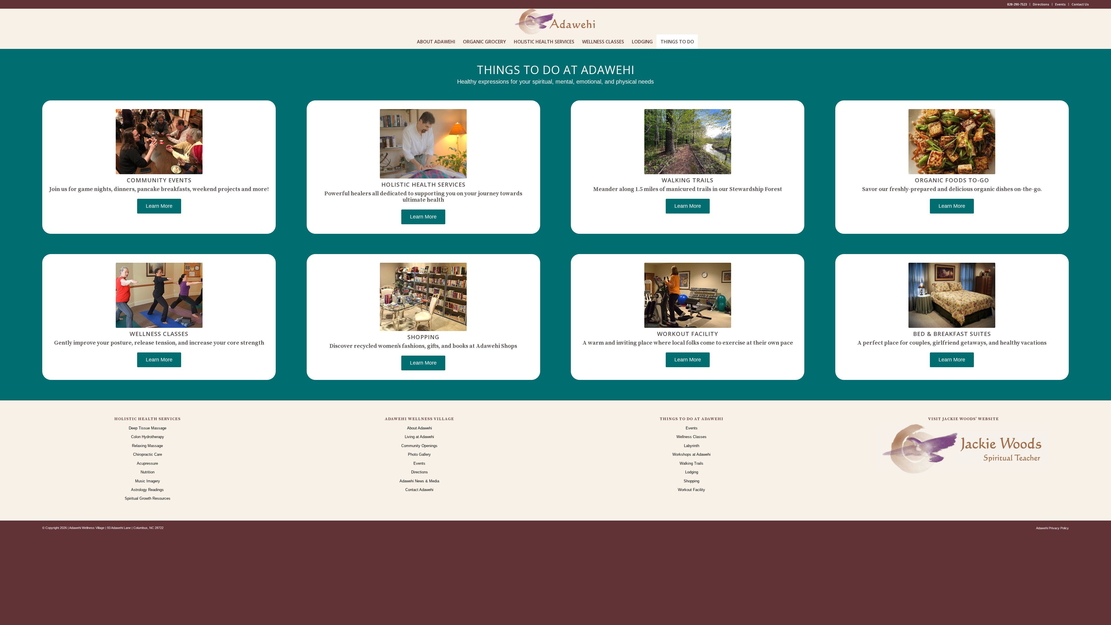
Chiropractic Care (147, 454)
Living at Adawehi (419, 437)
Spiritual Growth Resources (147, 498)
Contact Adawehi (419, 490)
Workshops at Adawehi (691, 454)
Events (1060, 4)
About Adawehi (419, 428)
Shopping (691, 481)
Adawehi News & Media (419, 481)
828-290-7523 (1017, 4)
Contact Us (1080, 4)
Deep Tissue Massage (147, 428)
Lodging (691, 472)
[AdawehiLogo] (555, 21)
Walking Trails (691, 463)
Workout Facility (691, 490)
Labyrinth (691, 446)
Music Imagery (147, 481)
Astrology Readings (147, 490)
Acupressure (147, 463)
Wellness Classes (691, 437)
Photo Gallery (419, 454)
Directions (1041, 4)
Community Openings (419, 446)
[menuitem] (1017, 4)
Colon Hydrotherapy (147, 437)
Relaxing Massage (147, 446)
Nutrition (147, 472)
